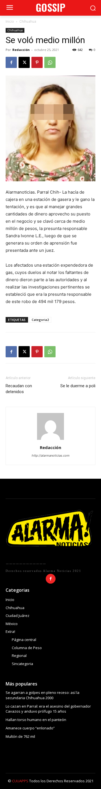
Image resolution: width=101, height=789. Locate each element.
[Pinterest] (37, 62)
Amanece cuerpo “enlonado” (30, 728)
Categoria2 (40, 320)
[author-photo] (50, 439)
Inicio (10, 21)
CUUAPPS (20, 780)
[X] (24, 62)
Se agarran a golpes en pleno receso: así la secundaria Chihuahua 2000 (42, 695)
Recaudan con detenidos (19, 388)
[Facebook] (11, 62)
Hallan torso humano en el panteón (36, 719)
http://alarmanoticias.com (51, 455)
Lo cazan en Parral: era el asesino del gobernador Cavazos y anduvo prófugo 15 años (48, 709)
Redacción (21, 50)
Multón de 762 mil (20, 736)
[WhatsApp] (50, 62)
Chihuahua (27, 21)
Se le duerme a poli (77, 385)
